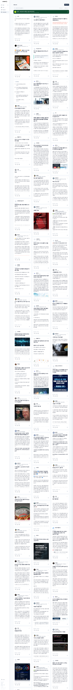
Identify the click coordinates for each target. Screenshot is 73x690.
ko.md (62, 22)
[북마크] (29, 40)
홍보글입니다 (16, 203)
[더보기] (29, 16)
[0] (15, 40)
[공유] (19, 40)
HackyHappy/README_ (57, 22)
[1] (15, 326)
